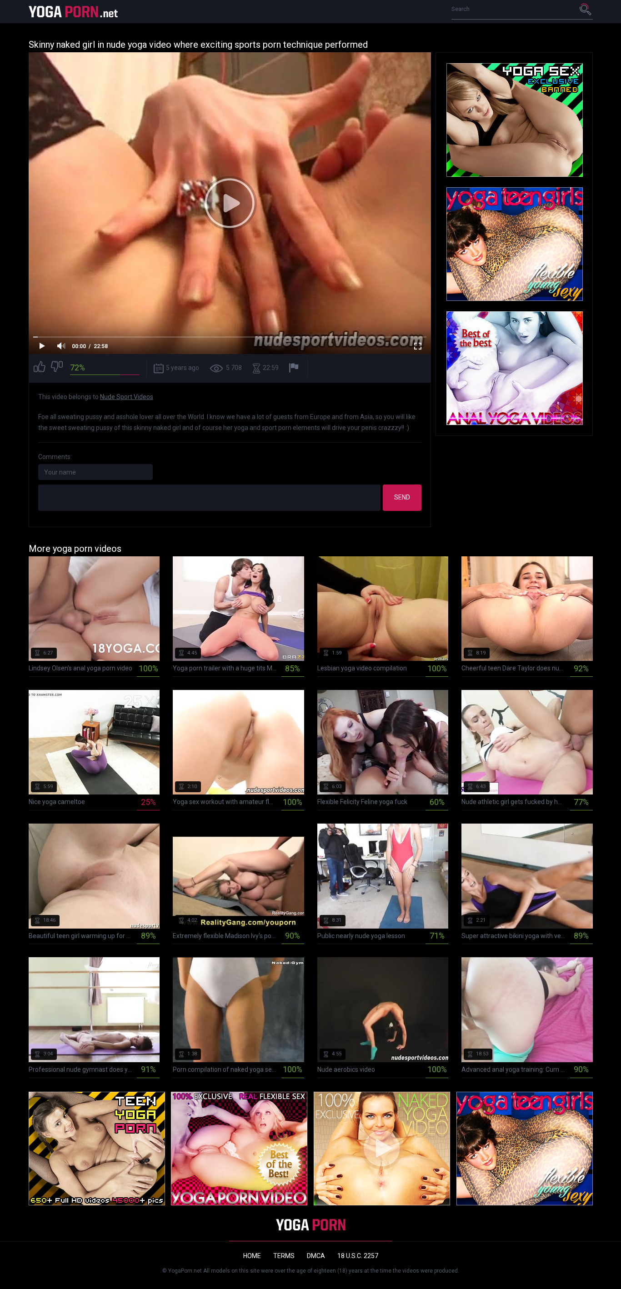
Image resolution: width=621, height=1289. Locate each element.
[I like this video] (39, 368)
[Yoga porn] (74, 11)
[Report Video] (294, 368)
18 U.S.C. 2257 (357, 1255)
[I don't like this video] (56, 368)
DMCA (316, 1255)
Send (402, 497)
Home (252, 1255)
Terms (284, 1255)
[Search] (586, 9)
